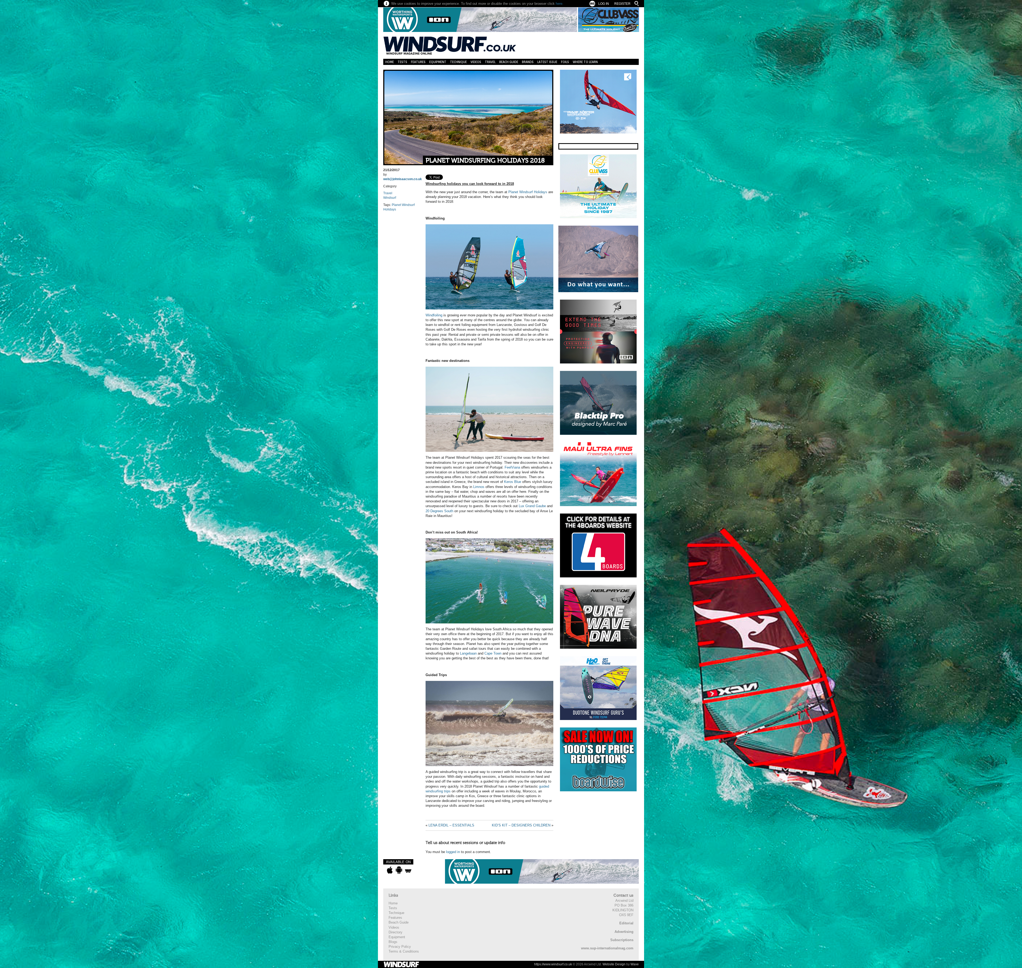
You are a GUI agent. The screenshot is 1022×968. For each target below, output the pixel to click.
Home (389, 62)
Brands (528, 62)
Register (622, 4)
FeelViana (512, 467)
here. (559, 4)
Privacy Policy (400, 947)
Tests (402, 62)
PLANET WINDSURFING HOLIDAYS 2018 (485, 160)
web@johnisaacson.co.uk (402, 179)
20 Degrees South (439, 511)
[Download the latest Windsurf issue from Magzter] (408, 870)
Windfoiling (434, 315)
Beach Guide (508, 62)
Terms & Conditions (404, 951)
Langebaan (468, 653)
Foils (565, 62)
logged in (453, 852)
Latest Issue (547, 62)
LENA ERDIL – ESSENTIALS (451, 825)
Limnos (478, 487)
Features (418, 62)
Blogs (393, 942)
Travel (490, 62)
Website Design (614, 964)
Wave (634, 964)
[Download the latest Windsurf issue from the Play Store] (398, 870)
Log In (603, 4)
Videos (476, 62)
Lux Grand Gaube (532, 506)
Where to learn (585, 62)
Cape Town (492, 653)
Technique (458, 62)
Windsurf (389, 198)
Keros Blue (512, 482)
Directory (395, 932)
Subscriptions (621, 940)
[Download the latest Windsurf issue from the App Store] (390, 870)
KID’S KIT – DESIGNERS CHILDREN (521, 825)
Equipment (437, 62)
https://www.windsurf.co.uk (553, 964)
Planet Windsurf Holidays (527, 192)
